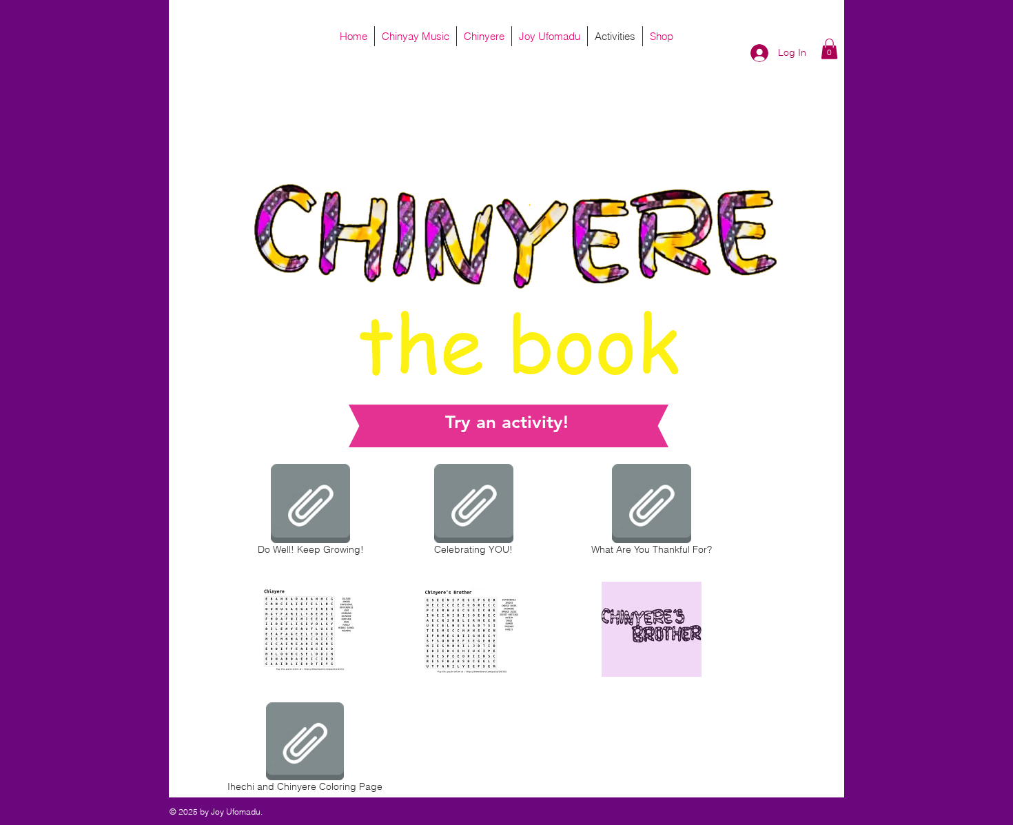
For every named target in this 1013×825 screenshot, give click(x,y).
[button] (829, 49)
